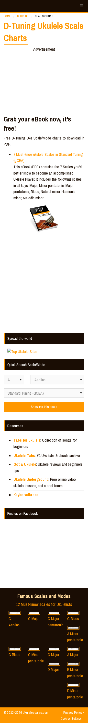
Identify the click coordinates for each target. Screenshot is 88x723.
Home (7, 16)
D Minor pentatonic (75, 694)
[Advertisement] (44, 82)
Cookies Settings (71, 718)
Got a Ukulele (24, 464)
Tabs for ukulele (26, 440)
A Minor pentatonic (75, 636)
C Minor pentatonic (36, 658)
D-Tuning (23, 16)
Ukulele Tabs (24, 455)
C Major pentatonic (55, 622)
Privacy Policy (72, 712)
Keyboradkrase (26, 494)
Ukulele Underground (30, 479)
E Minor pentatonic (75, 672)
